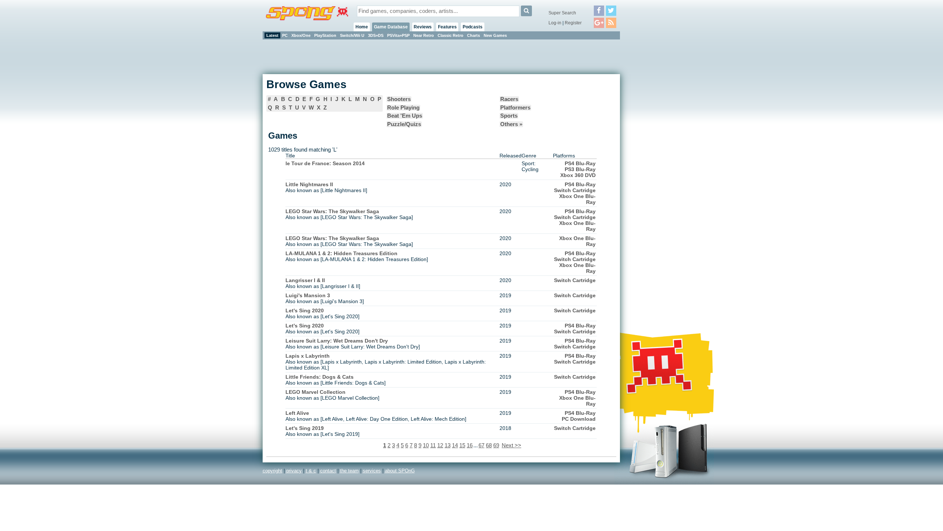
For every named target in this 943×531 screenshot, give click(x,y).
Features (447, 27)
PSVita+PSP (398, 35)
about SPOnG (400, 470)
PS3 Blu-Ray (580, 169)
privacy (294, 470)
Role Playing (403, 108)
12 (440, 445)
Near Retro (423, 35)
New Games (495, 35)
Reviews (423, 27)
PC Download (579, 419)
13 (448, 445)
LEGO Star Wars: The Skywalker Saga (332, 211)
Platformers (515, 108)
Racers (509, 99)
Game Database (391, 27)
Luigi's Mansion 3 (307, 295)
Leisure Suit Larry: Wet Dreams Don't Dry (336, 341)
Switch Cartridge (575, 190)
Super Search (562, 12)
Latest (272, 35)
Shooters (399, 99)
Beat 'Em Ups (404, 116)
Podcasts (473, 27)
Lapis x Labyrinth (307, 356)
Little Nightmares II (309, 184)
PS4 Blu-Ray (580, 163)
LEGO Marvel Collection (315, 392)
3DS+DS (375, 35)
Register (573, 22)
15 (462, 445)
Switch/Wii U (352, 35)
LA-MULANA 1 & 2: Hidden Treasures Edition (341, 253)
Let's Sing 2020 (304, 310)
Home (361, 27)
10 (426, 445)
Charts (473, 35)
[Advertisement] (653, 151)
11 (433, 445)
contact (328, 470)
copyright (272, 470)
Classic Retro (450, 35)
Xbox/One (301, 35)
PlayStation (325, 35)
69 (496, 445)
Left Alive (297, 413)
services (372, 470)
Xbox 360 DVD (578, 175)
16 (470, 445)
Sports (509, 116)
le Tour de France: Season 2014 (325, 163)
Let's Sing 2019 (304, 428)
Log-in (554, 22)
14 (455, 445)
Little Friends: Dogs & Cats (319, 377)
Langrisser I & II (305, 280)
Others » (511, 124)
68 (489, 445)
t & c (311, 470)
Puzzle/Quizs (404, 124)
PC (285, 35)
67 (481, 445)
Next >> (511, 445)
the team (349, 470)
